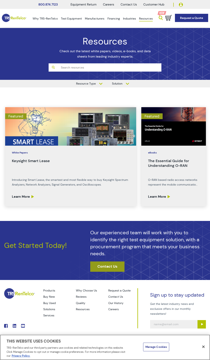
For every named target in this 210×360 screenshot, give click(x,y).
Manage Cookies (156, 347)
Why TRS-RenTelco (45, 18)
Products (49, 290)
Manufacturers (94, 18)
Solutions (49, 309)
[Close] (203, 346)
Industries (129, 18)
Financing (113, 18)
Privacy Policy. (21, 356)
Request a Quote (119, 290)
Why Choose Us (86, 290)
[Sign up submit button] (201, 324)
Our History (115, 303)
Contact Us (129, 4)
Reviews (81, 296)
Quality (80, 303)
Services (48, 315)
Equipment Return (84, 4)
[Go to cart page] (168, 18)
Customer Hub (153, 4)
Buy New (49, 296)
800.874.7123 (48, 4)
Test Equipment (71, 18)
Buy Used (49, 303)
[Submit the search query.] (53, 67)
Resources (146, 18)
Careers (108, 4)
